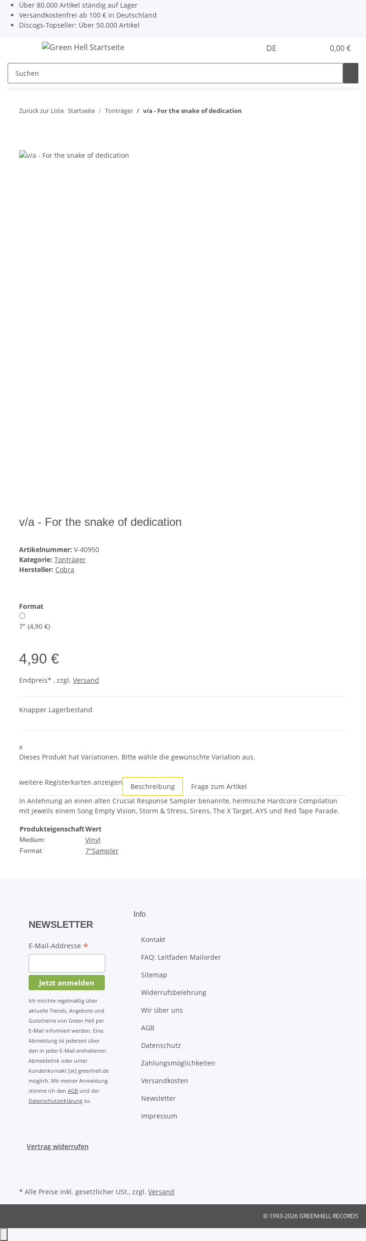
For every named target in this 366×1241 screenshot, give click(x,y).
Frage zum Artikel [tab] (219, 786)
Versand (86, 680)
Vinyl (93, 839)
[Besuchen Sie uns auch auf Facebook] (26, 1162)
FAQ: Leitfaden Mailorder (181, 957)
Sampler (105, 850)
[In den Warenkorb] (26, 144)
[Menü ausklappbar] (19, 49)
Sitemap (154, 974)
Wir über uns (162, 1010)
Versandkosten (164, 1080)
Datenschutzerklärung (55, 1100)
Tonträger (70, 559)
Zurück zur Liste (41, 110)
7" (88, 850)
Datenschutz (161, 1045)
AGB (73, 1090)
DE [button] (272, 48)
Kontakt (153, 939)
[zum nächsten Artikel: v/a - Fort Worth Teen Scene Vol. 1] (266, 113)
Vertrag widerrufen (58, 1146)
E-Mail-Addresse (59, 946)
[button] (297, 48)
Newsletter (158, 1098)
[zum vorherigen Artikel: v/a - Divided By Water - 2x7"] (249, 113)
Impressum (159, 1115)
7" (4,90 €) (34, 626)
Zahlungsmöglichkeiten (178, 1062)
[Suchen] (350, 73)
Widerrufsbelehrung (173, 992)
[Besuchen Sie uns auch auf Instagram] (26, 1174)
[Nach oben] (4, 1234)
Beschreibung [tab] (153, 786)
